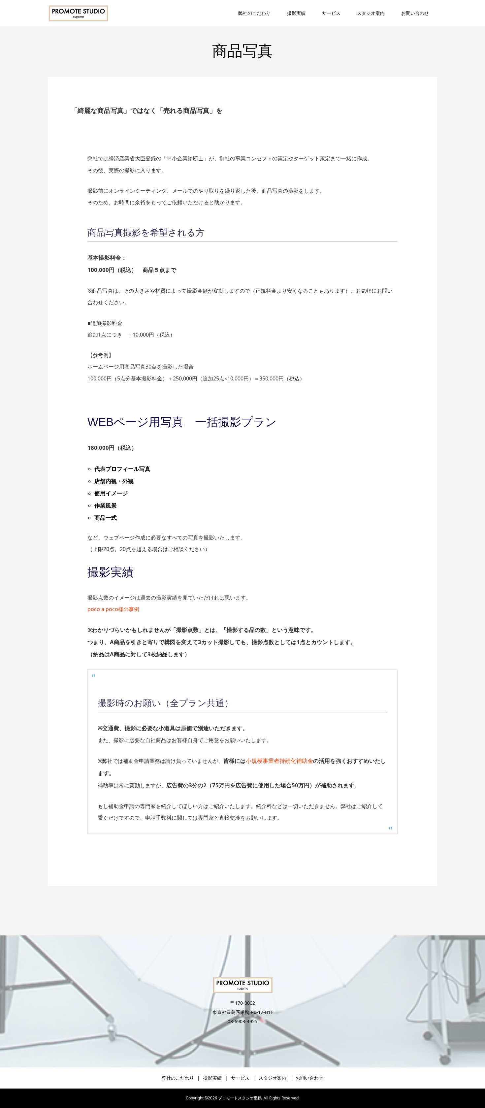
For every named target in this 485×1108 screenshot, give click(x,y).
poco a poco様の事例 (113, 609)
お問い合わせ (415, 13)
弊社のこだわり (254, 13)
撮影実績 (296, 13)
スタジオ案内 (371, 13)
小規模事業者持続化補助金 (279, 761)
